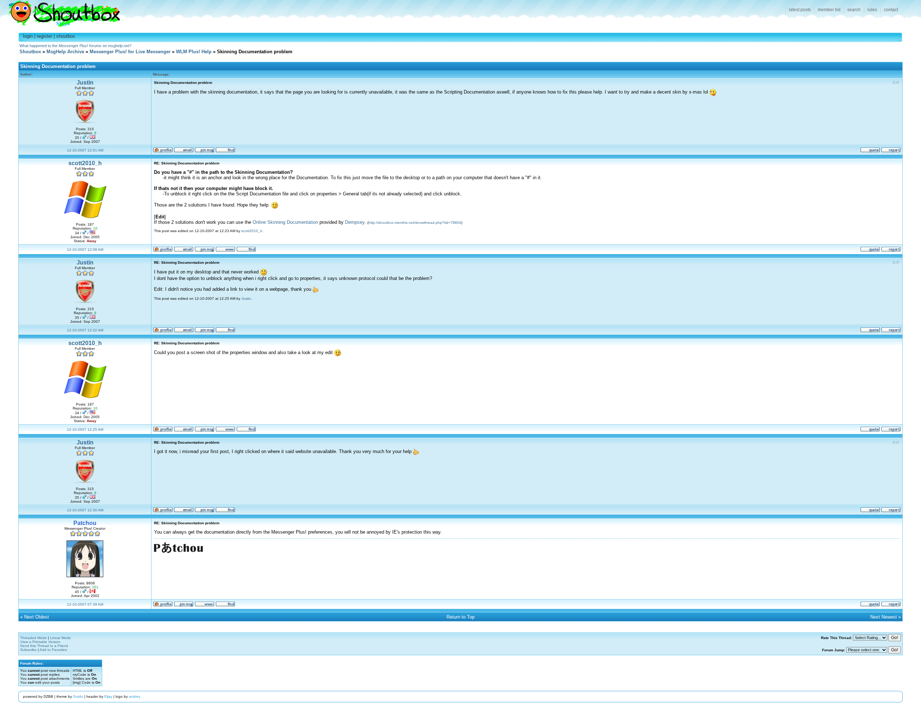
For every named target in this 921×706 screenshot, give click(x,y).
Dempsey (354, 222)
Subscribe (28, 650)
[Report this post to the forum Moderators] (891, 151)
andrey (134, 696)
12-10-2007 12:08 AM (85, 250)
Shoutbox (60, 11)
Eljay (108, 696)
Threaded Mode (33, 638)
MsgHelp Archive (65, 51)
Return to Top (460, 617)
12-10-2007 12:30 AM (85, 510)
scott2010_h (85, 163)
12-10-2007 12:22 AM (85, 330)
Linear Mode (60, 638)
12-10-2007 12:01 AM (85, 150)
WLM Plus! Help (194, 51)
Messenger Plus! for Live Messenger (130, 51)
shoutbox (65, 36)
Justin (85, 83)
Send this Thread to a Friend (44, 646)
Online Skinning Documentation (285, 222)
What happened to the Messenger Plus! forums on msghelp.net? (75, 46)
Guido (78, 696)
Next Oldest (36, 617)
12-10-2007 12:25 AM (85, 429)
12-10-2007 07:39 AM (85, 604)
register (44, 36)
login (28, 36)
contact (891, 9)
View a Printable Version (40, 642)
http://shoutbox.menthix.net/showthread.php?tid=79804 (414, 223)
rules (872, 9)
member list (829, 9)
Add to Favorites (53, 650)
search (854, 9)
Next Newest (883, 617)
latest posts (800, 9)
